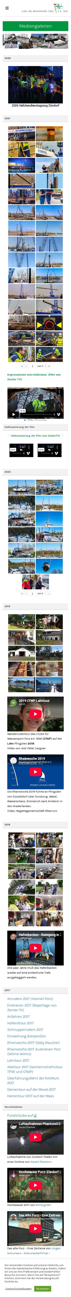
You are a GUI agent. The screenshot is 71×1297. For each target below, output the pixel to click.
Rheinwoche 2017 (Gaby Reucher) (33, 1043)
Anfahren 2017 (18, 1016)
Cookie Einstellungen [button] (18, 1288)
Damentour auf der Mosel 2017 (31, 1089)
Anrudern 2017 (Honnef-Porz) (30, 999)
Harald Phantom (41, 1161)
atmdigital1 (43, 1205)
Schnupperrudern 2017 (25, 1030)
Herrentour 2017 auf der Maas (30, 1096)
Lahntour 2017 (18, 1060)
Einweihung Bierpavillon (26, 1036)
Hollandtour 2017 (20, 1023)
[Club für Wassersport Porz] (44, 8)
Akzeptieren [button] (42, 1288)
